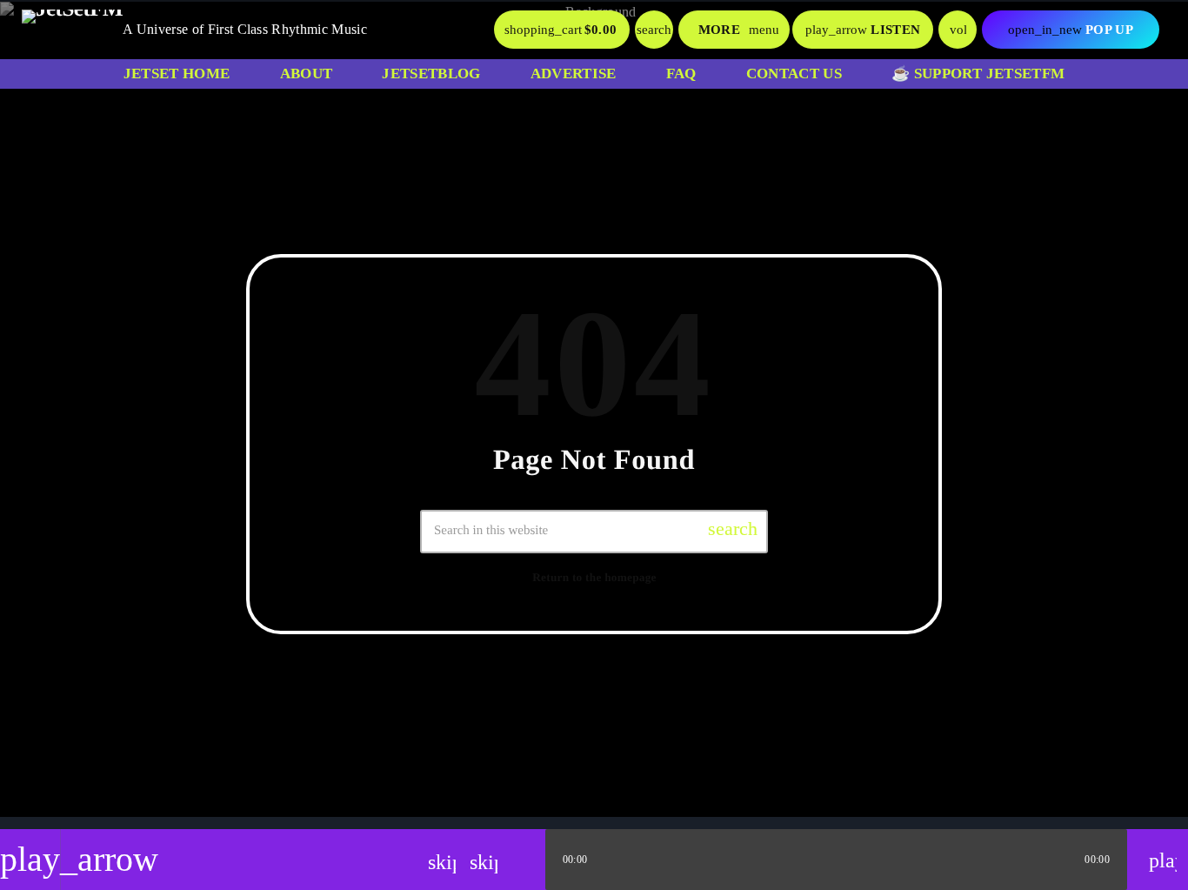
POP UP (1070, 30)
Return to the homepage (594, 577)
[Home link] (72, 30)
